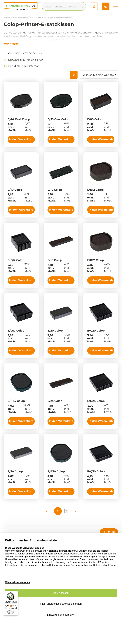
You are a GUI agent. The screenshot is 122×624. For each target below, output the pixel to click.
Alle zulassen (61, 593)
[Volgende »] (75, 511)
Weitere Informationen (17, 582)
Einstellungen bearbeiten (61, 614)
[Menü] (16, 592)
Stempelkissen (20, 17)
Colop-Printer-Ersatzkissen (58, 17)
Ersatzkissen (36, 17)
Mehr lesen (11, 43)
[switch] (10, 612)
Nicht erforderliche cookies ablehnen (61, 603)
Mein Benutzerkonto (94, 6)
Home (7, 17)
